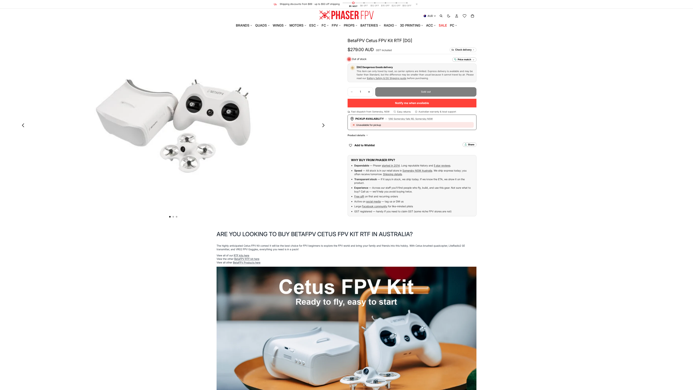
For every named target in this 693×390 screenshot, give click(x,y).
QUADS (261, 25)
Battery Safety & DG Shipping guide (386, 78)
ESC (312, 25)
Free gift (359, 196)
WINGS (278, 25)
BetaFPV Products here (246, 262)
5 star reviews (442, 165)
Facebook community (374, 206)
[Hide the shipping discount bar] (416, 4)
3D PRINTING (410, 25)
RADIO (389, 25)
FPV (335, 25)
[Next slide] (324, 126)
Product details (356, 135)
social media (373, 201)
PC (452, 25)
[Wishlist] (464, 16)
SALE (443, 25)
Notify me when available (412, 103)
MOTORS (296, 25)
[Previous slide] (22, 126)
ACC (429, 25)
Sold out (426, 91)
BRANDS (242, 25)
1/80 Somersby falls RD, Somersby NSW (410, 118)
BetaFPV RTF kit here (246, 258)
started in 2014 (391, 165)
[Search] (441, 16)
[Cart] (472, 16)
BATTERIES (369, 25)
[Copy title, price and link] (416, 41)
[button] (380, 40)
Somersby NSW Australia (417, 170)
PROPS (349, 25)
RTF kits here (241, 255)
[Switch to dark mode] (449, 16)
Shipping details (392, 174)
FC (324, 25)
